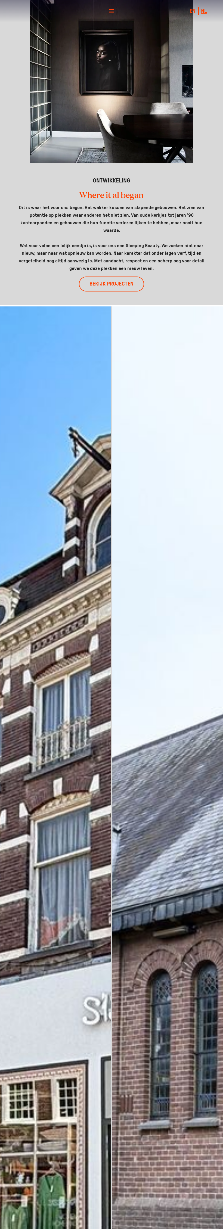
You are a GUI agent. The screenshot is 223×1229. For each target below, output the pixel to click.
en (193, 11)
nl (204, 11)
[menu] (111, 11)
